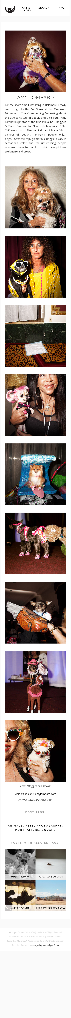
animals (15, 825)
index (27, 9)
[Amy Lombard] (35, 61)
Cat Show (37, 109)
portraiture (27, 830)
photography (49, 825)
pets (29, 825)
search (44, 7)
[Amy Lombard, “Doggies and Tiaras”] (35, 227)
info (61, 7)
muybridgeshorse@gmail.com (46, 945)
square (49, 830)
